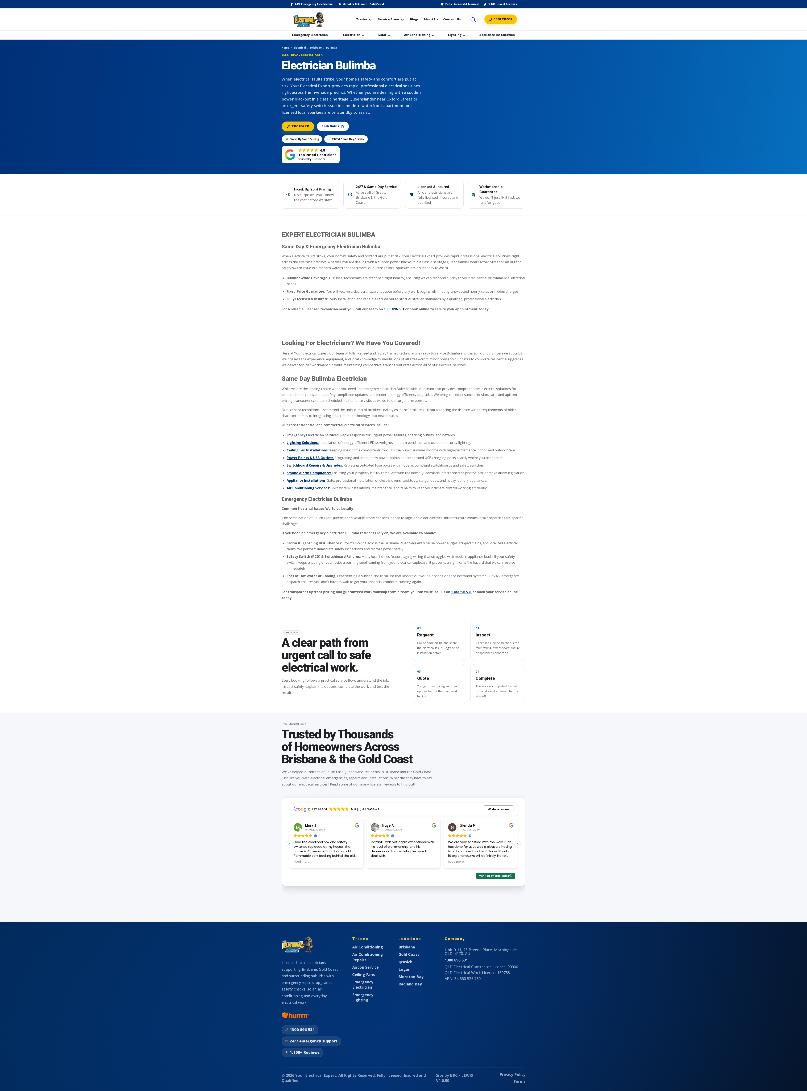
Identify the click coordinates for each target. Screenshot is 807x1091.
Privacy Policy (512, 1074)
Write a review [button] (499, 809)
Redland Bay (410, 984)
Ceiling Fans (363, 974)
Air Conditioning (417, 35)
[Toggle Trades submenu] (370, 19)
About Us (431, 19)
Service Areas (389, 19)
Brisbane (316, 47)
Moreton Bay (410, 976)
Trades (361, 19)
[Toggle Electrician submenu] (363, 35)
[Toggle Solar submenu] (389, 35)
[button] (517, 844)
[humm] (295, 1015)
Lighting (455, 35)
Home (285, 47)
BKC (454, 1075)
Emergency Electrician (310, 35)
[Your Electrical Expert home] (309, 19)
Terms (519, 1081)
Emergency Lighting (362, 997)
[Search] (473, 19)
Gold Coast (408, 954)
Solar (382, 35)
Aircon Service (365, 967)
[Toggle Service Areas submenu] (402, 19)
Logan (404, 969)
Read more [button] (378, 862)
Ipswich (405, 961)
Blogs (414, 19)
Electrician (351, 35)
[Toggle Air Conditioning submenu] (433, 35)
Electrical (300, 47)
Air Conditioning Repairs (367, 957)
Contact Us (452, 19)
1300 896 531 (503, 19)
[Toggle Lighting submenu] (464, 35)
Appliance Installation (497, 35)
